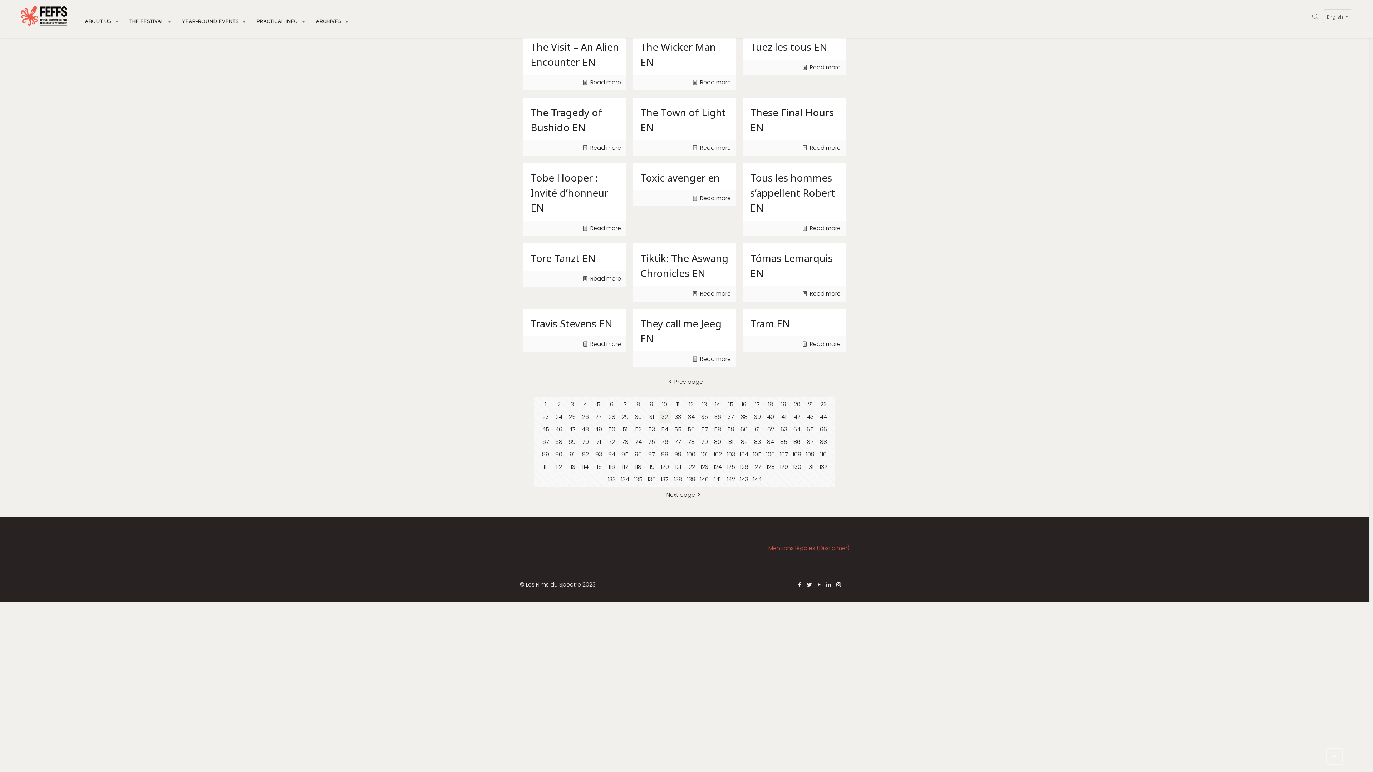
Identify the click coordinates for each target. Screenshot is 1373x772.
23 (545, 417)
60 (744, 429)
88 (823, 442)
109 (810, 454)
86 (797, 442)
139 (691, 479)
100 (691, 454)
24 (559, 417)
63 (784, 429)
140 (704, 479)
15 (730, 404)
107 (784, 454)
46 (558, 429)
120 (665, 467)
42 (797, 417)
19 (783, 404)
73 (625, 442)
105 (757, 454)
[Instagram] (838, 584)
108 (797, 454)
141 (717, 479)
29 (625, 417)
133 (612, 479)
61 (757, 429)
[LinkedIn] (829, 584)
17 (757, 404)
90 (558, 454)
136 (652, 479)
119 (651, 467)
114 (585, 467)
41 (783, 417)
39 (757, 417)
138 (678, 479)
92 (585, 454)
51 (625, 429)
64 (797, 429)
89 (545, 454)
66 (823, 429)
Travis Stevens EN (571, 323)
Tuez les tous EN (788, 47)
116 (612, 467)
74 (638, 442)
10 (664, 404)
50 (611, 429)
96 (638, 454)
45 (545, 429)
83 (757, 442)
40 (770, 417)
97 (651, 454)
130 (797, 467)
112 (559, 467)
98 (664, 454)
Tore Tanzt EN (563, 258)
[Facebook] (800, 584)
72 (612, 442)
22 (823, 404)
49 (598, 429)
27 (598, 417)
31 (651, 417)
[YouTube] (819, 584)
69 (572, 442)
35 (704, 417)
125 (731, 467)
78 (691, 442)
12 (691, 404)
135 (638, 479)
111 (545, 467)
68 (558, 442)
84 (770, 442)
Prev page (688, 382)
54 (664, 429)
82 (744, 442)
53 (651, 429)
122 (691, 467)
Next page (680, 495)
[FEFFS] (44, 16)
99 (677, 454)
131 (810, 467)
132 (823, 467)
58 (717, 429)
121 (678, 467)
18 (770, 404)
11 (677, 404)
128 (771, 467)
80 (717, 442)
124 (718, 467)
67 (545, 442)
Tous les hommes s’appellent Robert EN (792, 192)
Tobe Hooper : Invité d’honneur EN (569, 192)
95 (625, 454)
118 (638, 467)
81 (730, 442)
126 (744, 467)
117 (625, 467)
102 (718, 454)
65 (810, 429)
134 (625, 479)
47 (572, 429)
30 (638, 417)
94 (611, 454)
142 (731, 479)
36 (717, 417)
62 (770, 429)
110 (823, 454)
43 (810, 417)
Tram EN (770, 323)
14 (717, 404)
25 (572, 417)
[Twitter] (809, 584)
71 (598, 442)
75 (651, 442)
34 (691, 417)
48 (585, 429)
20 (797, 404)
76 (664, 442)
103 (731, 454)
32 (664, 417)
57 (704, 429)
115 (598, 467)
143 (744, 479)
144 (757, 479)
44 (823, 417)
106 (770, 454)
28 (612, 417)
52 (638, 429)
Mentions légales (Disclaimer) (809, 548)
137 (665, 479)
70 (585, 442)
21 (810, 404)
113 (572, 467)
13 (704, 404)
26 (585, 417)
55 (677, 429)
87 (810, 442)
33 (678, 417)
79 (704, 442)
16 (744, 404)
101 (704, 454)
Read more (605, 82)
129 (784, 467)
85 (783, 442)
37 (731, 417)
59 (730, 429)
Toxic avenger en (680, 177)
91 (572, 454)
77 (678, 442)
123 (704, 467)
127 (757, 467)
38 (744, 417)
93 (598, 454)
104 (744, 454)
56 (691, 429)
